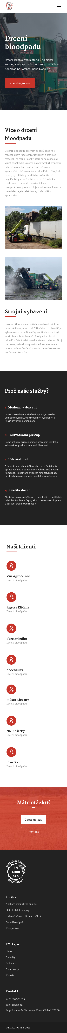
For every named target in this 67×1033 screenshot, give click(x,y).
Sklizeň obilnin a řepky (17, 910)
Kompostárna (13, 928)
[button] (20, 83)
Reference (11, 963)
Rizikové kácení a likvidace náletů (23, 916)
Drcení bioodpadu (15, 922)
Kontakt (10, 975)
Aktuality (10, 957)
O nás (9, 951)
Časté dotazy (12, 969)
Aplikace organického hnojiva (21, 904)
